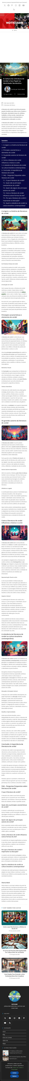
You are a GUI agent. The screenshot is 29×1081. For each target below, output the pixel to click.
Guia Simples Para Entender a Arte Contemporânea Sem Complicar (14, 975)
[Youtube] (5, 1023)
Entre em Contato (7, 1037)
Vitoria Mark (21, 89)
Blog (4, 1034)
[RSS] (10, 1023)
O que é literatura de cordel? (13, 180)
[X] (5, 1018)
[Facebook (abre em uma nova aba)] (8, 5)
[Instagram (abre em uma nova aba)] (16, 5)
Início (4, 1031)
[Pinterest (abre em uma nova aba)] (12, 5)
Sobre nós (5, 1040)
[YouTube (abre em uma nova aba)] (23, 5)
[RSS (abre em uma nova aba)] (14, 9)
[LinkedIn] (19, 1018)
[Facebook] (10, 1018)
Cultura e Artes (21, 94)
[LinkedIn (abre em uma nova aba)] (19, 5)
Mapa (4, 1043)
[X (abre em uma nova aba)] (4, 5)
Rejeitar (14, 1076)
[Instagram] (14, 1018)
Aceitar (14, 1073)
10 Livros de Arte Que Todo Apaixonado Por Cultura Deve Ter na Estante (14, 951)
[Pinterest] (24, 1018)
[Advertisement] (14, 47)
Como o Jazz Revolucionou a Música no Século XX (14, 927)
